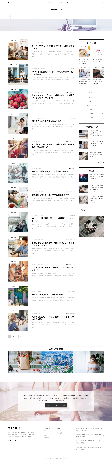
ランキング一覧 (98, 162)
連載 (60, 2)
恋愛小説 (91, 113)
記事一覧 (68, 2)
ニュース (91, 97)
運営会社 (59, 433)
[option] (24, 362)
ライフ (43, 2)
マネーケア (52, 2)
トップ (59, 430)
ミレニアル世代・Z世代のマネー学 (56, 405)
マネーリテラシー (91, 105)
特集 (92, 118)
